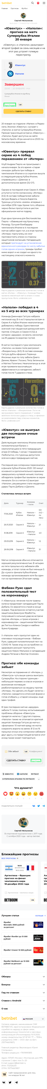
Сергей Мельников (23, 20)
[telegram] (16, 1082)
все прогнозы (9, 858)
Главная (5, 8)
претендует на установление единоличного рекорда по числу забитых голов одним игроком (23, 246)
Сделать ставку (23, 111)
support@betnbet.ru (17, 1063)
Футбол (25, 8)
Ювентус (20, 65)
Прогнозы (15, 8)
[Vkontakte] (34, 805)
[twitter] (10, 1082)
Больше (39, 916)
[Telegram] (43, 805)
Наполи (19, 73)
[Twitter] (38, 805)
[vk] (4, 1082)
